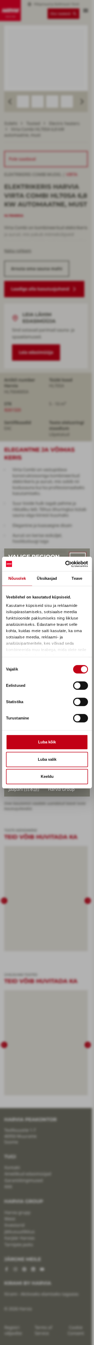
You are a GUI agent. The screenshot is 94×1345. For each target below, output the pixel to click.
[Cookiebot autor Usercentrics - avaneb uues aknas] (66, 564)
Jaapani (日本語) (24, 789)
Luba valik (47, 759)
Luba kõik (47, 742)
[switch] (80, 685)
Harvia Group (61, 789)
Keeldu (47, 776)
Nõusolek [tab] (17, 578)
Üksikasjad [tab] (47, 578)
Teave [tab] (77, 578)
